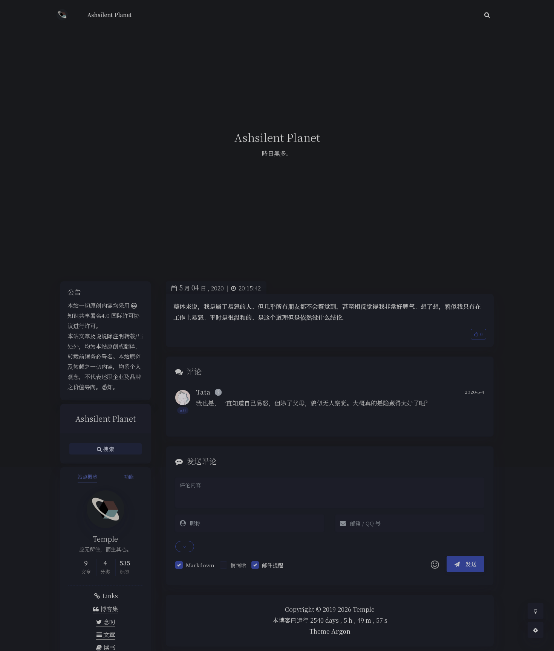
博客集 (108, 609)
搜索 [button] (108, 449)
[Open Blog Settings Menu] (535, 630)
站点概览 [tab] (87, 476)
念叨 (108, 621)
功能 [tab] (129, 476)
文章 (108, 634)
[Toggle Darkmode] (535, 611)
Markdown (200, 565)
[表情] (435, 564)
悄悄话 (238, 565)
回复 (474, 410)
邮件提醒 (272, 565)
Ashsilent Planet (109, 14)
